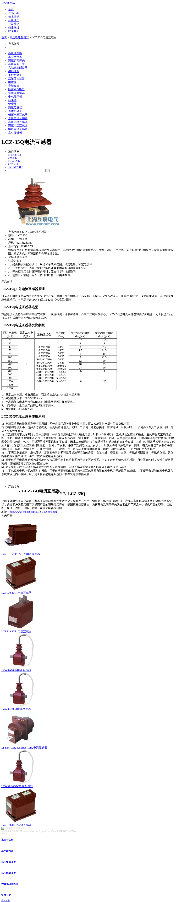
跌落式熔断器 (16, 89)
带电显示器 (15, 96)
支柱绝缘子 (15, 74)
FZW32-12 (14, 160)
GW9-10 (13, 164)
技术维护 (13, 16)
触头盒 (12, 100)
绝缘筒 (12, 103)
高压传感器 (15, 107)
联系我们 (13, 31)
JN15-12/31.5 (15, 167)
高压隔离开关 (16, 64)
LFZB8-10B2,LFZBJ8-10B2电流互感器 (24, 747)
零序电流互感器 (18, 129)
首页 (11, 9)
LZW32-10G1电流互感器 (16, 708)
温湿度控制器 (16, 78)
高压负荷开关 (16, 60)
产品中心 (13, 13)
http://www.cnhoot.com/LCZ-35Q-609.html (33, 511)
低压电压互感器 (18, 114)
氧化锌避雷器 (16, 93)
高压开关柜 (15, 53)
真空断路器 (8, 3)
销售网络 (13, 27)
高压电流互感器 (19, 37)
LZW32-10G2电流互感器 (16, 670)
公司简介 (13, 23)
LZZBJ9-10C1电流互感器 (16, 592)
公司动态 (13, 20)
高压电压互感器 (18, 125)
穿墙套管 (13, 85)
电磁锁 (12, 82)
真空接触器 (15, 132)
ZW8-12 (13, 157)
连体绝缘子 (15, 111)
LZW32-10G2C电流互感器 (17, 786)
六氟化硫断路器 (18, 67)
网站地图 (5, 900)
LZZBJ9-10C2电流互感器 (16, 825)
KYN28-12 (14, 154)
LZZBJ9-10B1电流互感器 (16, 631)
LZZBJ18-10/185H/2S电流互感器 (20, 554)
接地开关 (13, 71)
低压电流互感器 (18, 118)
